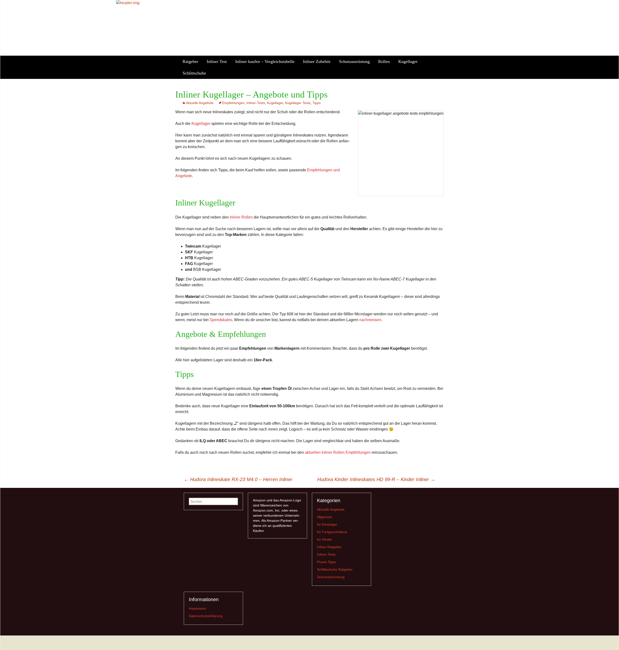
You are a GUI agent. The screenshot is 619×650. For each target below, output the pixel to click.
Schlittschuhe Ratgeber (335, 569)
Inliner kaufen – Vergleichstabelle (265, 61)
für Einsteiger (327, 524)
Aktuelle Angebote (200, 103)
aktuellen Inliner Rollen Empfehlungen (338, 452)
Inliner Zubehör (317, 61)
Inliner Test (217, 61)
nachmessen (370, 320)
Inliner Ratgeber (329, 547)
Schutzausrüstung (354, 61)
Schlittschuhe (194, 73)
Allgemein (324, 517)
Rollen (384, 61)
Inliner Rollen (241, 217)
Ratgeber (190, 61)
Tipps (316, 103)
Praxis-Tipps (326, 562)
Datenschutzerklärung (205, 616)
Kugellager (408, 61)
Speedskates (221, 320)
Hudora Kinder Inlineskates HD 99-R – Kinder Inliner (376, 479)
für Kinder (324, 539)
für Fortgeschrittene (332, 532)
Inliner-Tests (255, 103)
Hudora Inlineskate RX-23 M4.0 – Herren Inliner (238, 479)
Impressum (197, 608)
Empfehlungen (233, 103)
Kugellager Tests (297, 103)
